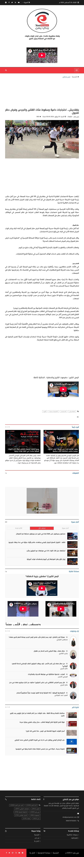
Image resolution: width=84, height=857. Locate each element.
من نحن (37, 838)
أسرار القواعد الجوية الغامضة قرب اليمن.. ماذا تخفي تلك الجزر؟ (45, 731)
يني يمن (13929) (34, 812)
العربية (26, 2)
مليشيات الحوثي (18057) (22, 809)
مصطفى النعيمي (62, 639)
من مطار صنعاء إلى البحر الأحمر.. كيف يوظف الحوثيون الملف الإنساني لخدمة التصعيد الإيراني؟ (40, 665)
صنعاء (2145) (26, 818)
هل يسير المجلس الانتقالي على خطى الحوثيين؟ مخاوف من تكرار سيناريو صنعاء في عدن (37, 682)
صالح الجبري (64, 668)
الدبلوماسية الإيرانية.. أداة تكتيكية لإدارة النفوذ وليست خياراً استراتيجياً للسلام (41, 693)
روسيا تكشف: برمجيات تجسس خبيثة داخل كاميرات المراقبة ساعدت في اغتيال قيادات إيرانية (23, 450)
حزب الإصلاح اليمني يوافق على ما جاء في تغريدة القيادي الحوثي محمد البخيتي (40, 740)
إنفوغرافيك (74, 838)
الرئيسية (74, 77)
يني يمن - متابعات (33, 447)
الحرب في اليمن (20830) (16, 805)
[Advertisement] (42, 92)
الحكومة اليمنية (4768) (21, 812)
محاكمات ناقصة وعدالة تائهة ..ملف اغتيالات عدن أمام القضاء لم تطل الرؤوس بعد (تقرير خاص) (37, 714)
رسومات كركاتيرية (72, 835)
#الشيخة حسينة (53, 411)
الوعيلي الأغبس (63, 677)
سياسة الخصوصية (44, 853)
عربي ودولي (66, 77)
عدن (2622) (36, 818)
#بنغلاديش (72, 411)
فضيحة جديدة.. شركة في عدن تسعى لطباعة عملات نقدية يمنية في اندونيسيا (40, 749)
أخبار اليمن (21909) (31, 805)
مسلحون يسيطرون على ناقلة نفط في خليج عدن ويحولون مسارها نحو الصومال (40, 533)
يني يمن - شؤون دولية (70, 447)
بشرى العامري (63, 653)
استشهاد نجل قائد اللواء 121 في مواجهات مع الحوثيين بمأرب (46, 550)
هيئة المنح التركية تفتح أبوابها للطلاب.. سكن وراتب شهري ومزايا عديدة (42, 722)
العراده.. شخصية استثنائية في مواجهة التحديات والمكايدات (46, 674)
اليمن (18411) (35, 809)
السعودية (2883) (34, 815)
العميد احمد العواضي (61, 695)
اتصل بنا (36, 841)
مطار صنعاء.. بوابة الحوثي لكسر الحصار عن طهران (49, 651)
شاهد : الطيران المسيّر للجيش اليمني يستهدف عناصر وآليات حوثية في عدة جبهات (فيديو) (37, 542)
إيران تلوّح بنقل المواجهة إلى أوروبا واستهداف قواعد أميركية (46, 559)
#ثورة (44, 411)
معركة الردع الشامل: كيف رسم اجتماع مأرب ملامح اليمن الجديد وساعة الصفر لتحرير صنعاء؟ (37, 637)
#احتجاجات (63, 411)
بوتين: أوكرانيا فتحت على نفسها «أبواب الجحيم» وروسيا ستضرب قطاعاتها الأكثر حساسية (63, 450)
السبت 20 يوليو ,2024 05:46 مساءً (53, 116)
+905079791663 (71, 821)
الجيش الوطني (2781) (21, 815)
